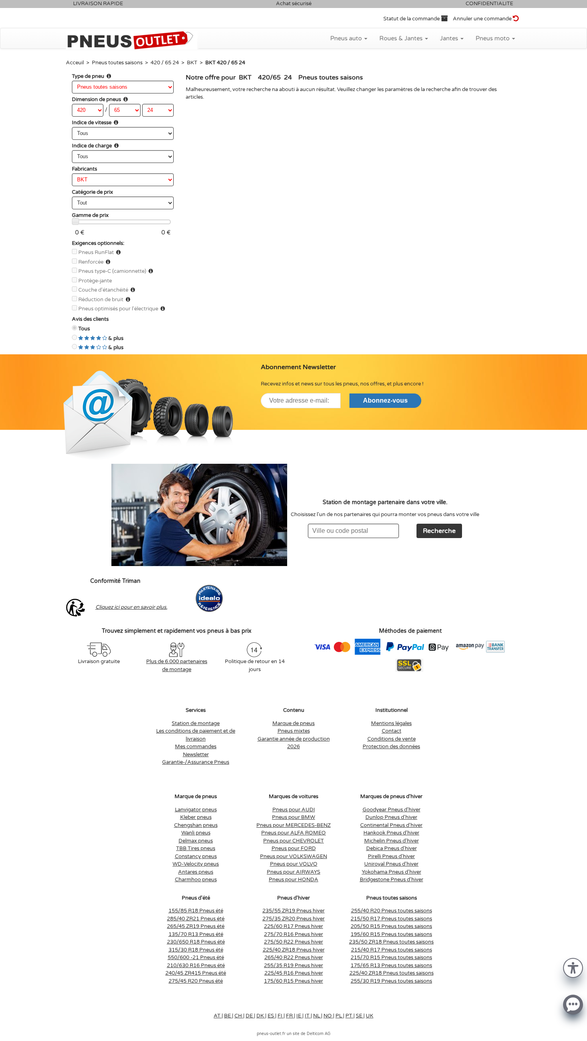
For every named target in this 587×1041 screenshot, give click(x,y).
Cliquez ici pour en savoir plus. (131, 607)
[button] (573, 967)
